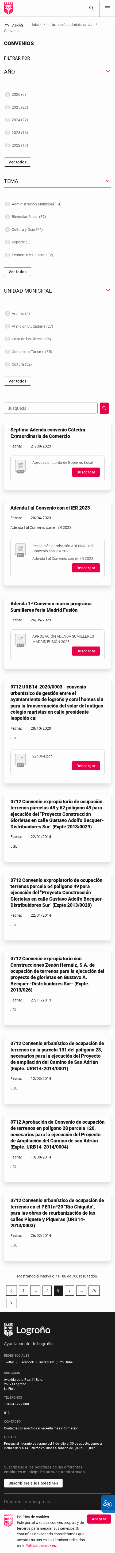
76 (96, 1291)
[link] (91, 8)
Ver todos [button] (17, 162)
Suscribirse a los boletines (33, 1483)
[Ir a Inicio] (8, 8)
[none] (107, 8)
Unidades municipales (27, 1501)
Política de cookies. (41, 1545)
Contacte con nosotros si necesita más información (41, 1428)
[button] (35, 1291)
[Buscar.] (104, 408)
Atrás (13, 25)
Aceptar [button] (99, 1519)
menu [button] (107, 8)
